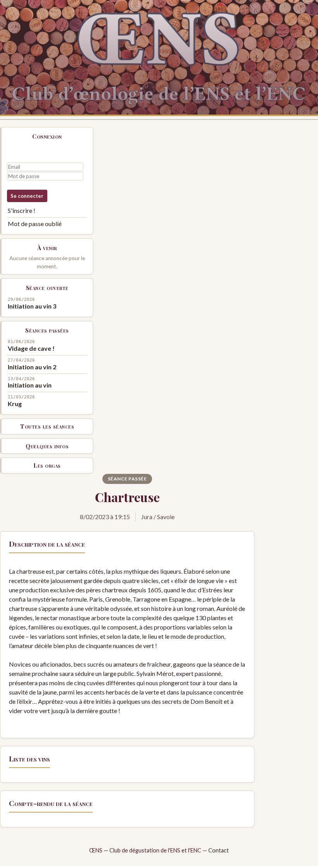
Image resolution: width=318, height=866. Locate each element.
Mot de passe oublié (35, 223)
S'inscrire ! (21, 210)
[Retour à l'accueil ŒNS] (159, 58)
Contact (218, 850)
